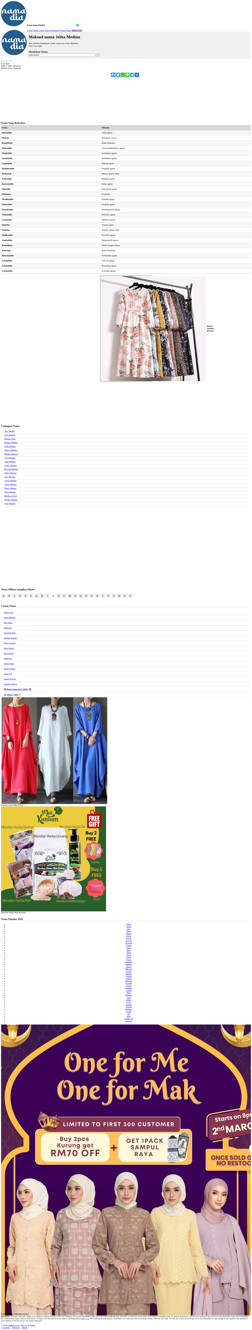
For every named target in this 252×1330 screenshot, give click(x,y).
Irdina (128, 1000)
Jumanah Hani (10, 633)
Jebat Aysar (8, 612)
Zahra (128, 957)
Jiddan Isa (8, 658)
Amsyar (128, 1021)
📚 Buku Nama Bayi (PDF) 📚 (18, 689)
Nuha (128, 953)
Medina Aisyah (10, 496)
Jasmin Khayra (10, 679)
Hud (128, 1016)
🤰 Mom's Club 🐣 (12, 695)
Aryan (128, 938)
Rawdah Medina (11, 469)
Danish (129, 1007)
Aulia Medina (10, 462)
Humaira (128, 962)
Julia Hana (8, 623)
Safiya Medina (10, 473)
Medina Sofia (9, 439)
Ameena (128, 988)
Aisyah (129, 941)
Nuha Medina (10, 492)
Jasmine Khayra (10, 684)
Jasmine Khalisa (10, 638)
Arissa (128, 986)
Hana (128, 934)
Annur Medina (10, 481)
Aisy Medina (9, 431)
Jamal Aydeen (9, 669)
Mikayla (128, 969)
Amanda (128, 943)
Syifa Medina (9, 503)
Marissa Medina (11, 443)
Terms (32, 1325)
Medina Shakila (10, 500)
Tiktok (24, 1328)
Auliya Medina (10, 465)
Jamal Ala (8, 674)
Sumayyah (128, 1019)
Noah (128, 955)
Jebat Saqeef (9, 648)
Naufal (129, 1005)
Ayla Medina (9, 435)
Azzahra (128, 983)
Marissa (128, 1009)
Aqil (128, 997)
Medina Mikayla (11, 454)
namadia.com (13, 1325)
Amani (129, 990)
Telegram (16, 1328)
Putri (129, 993)
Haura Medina (10, 488)
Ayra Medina (9, 458)
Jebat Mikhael (9, 618)
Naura (128, 960)
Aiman (129, 979)
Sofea (128, 927)
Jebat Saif (8, 628)
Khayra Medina (10, 450)
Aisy (129, 929)
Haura (128, 967)
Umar (128, 948)
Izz (128, 1014)
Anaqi (128, 1012)
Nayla (128, 936)
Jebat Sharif (8, 653)
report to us (85, 1319)
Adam (128, 945)
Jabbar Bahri (9, 664)
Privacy (24, 1325)
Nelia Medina (10, 446)
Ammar (128, 976)
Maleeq (129, 995)
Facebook (6, 1328)
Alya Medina (9, 477)
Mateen (129, 974)
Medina (128, 964)
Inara (129, 950)
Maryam (128, 981)
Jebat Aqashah (10, 643)
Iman (129, 924)
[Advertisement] (40, 43)
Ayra (129, 1002)
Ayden (128, 971)
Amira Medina (10, 484)
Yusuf (128, 931)
